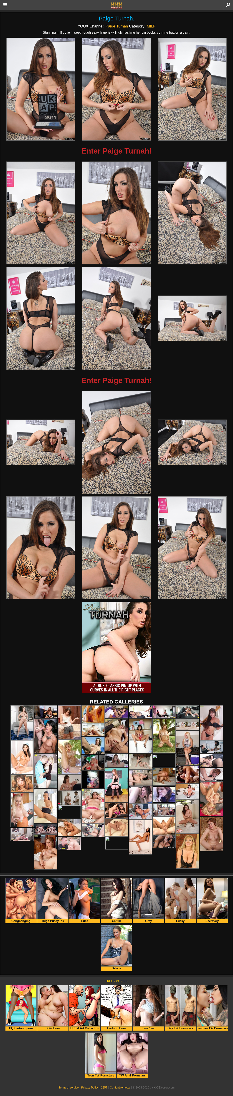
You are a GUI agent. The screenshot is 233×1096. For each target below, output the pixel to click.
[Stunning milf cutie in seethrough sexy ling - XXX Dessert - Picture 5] (116, 213)
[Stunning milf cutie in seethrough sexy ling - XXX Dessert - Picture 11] (116, 442)
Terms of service (69, 1087)
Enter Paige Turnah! (116, 151)
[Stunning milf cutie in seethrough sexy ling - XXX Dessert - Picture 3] (192, 89)
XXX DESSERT (116, 5)
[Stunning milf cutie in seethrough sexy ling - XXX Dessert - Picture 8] (116, 318)
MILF (151, 26)
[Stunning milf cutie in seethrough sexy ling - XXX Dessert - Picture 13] (40, 547)
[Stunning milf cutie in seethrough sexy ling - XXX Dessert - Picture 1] (40, 89)
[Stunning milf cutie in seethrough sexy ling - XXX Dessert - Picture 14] (116, 547)
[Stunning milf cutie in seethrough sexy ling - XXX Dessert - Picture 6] (192, 213)
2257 (104, 1087)
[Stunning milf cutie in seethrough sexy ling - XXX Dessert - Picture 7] (40, 318)
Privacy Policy (90, 1087)
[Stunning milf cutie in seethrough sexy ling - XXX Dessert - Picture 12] (192, 442)
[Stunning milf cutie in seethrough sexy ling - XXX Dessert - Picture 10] (40, 442)
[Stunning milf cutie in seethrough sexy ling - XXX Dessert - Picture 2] (116, 89)
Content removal (120, 1087)
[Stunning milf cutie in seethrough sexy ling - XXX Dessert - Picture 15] (192, 547)
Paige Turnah (116, 18)
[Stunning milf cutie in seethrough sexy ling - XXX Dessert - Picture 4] (40, 213)
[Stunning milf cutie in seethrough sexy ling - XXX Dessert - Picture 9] (192, 318)
